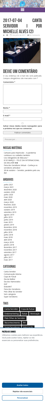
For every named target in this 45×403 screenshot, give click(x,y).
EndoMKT (8, 286)
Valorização (28, 327)
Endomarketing (11, 313)
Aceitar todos (22, 385)
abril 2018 (8, 240)
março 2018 (9, 242)
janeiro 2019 (9, 224)
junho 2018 (8, 235)
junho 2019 (8, 219)
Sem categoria (10, 294)
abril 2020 (8, 199)
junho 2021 (8, 184)
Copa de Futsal (10, 276)
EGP (5, 284)
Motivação (35, 313)
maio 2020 (8, 197)
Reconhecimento (12, 322)
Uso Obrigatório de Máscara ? (16, 158)
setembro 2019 (10, 212)
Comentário (9, 82)
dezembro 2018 (10, 227)
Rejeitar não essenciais (22, 391)
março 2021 (9, 187)
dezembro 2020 (10, 189)
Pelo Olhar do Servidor (13, 291)
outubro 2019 (9, 209)
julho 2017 (8, 257)
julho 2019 (8, 217)
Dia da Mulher (9, 279)
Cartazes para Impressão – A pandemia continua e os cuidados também (20, 154)
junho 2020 (8, 194)
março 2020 (9, 202)
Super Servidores (11, 296)
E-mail (6, 115)
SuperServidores (12, 327)
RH (24, 322)
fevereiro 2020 (10, 204)
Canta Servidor (10, 271)
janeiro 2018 (9, 245)
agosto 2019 (9, 214)
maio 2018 (8, 237)
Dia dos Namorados (12, 281)
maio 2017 (8, 260)
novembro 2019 (10, 207)
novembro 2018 (10, 230)
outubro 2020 (9, 192)
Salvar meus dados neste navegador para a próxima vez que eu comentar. (22, 127)
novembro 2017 (10, 250)
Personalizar (22, 398)
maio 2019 (8, 222)
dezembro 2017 (10, 247)
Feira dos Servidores (12, 289)
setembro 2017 (10, 252)
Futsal (24, 313)
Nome (6, 108)
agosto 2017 (9, 255)
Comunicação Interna (12, 274)
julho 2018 (8, 232)
